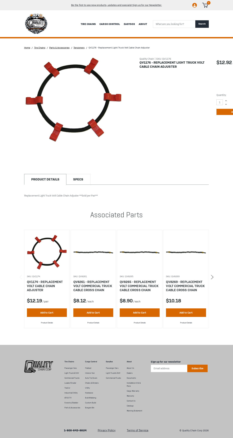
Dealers (130, 373)
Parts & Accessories (72, 408)
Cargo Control (109, 24)
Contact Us (131, 401)
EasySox (129, 24)
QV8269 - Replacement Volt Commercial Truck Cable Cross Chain (185, 286)
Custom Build (90, 403)
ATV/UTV (67, 398)
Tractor (67, 388)
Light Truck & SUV (71, 373)
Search (202, 23)
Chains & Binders (92, 383)
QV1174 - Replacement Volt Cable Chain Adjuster (45, 286)
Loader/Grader (70, 383)
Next (212, 277)
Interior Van (89, 373)
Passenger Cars (70, 368)
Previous (20, 277)
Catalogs (130, 406)
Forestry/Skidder (71, 403)
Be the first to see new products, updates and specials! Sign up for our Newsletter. (116, 5)
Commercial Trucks (71, 378)
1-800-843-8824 (75, 430)
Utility (87, 388)
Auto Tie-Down (91, 378)
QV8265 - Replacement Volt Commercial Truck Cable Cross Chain (139, 286)
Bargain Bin (89, 408)
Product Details (47, 323)
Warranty (130, 396)
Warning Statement (134, 411)
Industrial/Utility (71, 393)
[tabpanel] (46, 279)
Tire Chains (88, 24)
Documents (131, 378)
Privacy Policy (107, 430)
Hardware (89, 393)
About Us (130, 368)
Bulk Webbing (90, 398)
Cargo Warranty (133, 391)
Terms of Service (137, 430)
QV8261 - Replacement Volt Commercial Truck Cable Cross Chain (92, 286)
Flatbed (88, 368)
